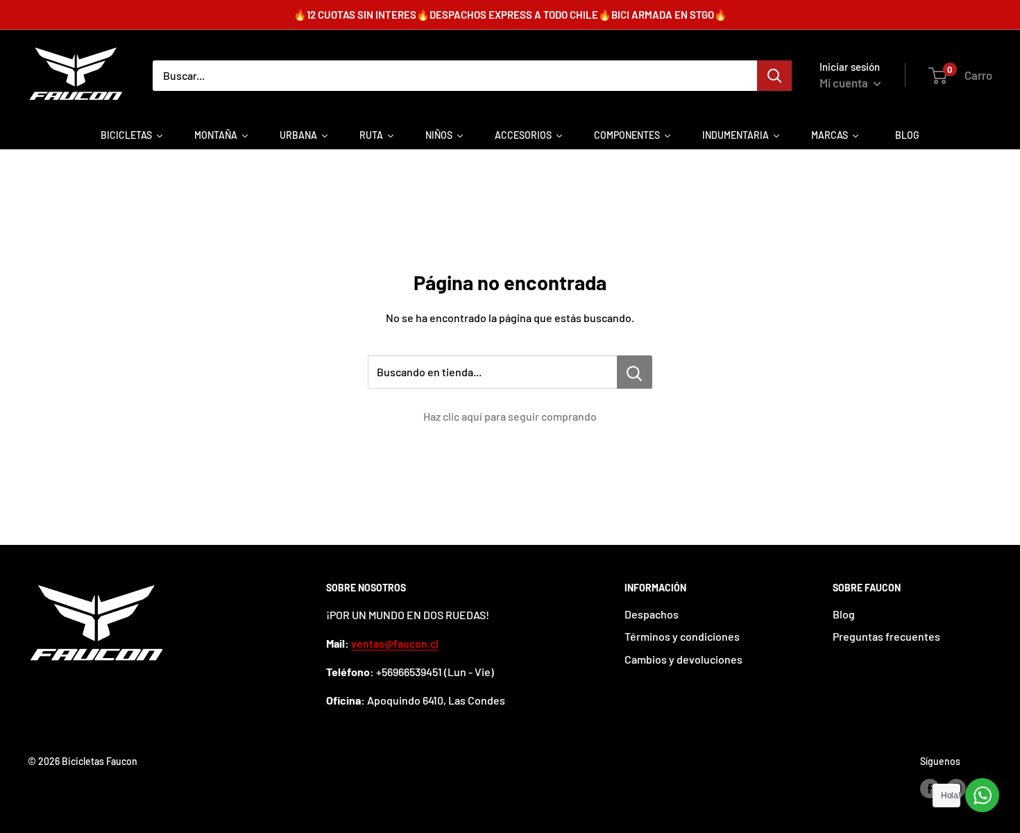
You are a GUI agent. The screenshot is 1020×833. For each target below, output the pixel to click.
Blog (844, 614)
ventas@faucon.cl (395, 643)
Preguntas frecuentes (886, 636)
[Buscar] (774, 75)
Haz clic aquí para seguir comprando (510, 416)
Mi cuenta (844, 83)
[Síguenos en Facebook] (930, 788)
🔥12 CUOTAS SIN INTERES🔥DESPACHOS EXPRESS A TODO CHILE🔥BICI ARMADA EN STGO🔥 (510, 14)
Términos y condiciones (682, 636)
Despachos (651, 614)
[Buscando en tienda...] (634, 372)
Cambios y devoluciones (683, 659)
